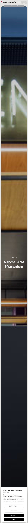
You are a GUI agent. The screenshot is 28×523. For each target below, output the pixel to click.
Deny (14, 519)
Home (6, 5)
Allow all (14, 511)
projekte (10, 5)
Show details (13, 506)
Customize (13, 515)
